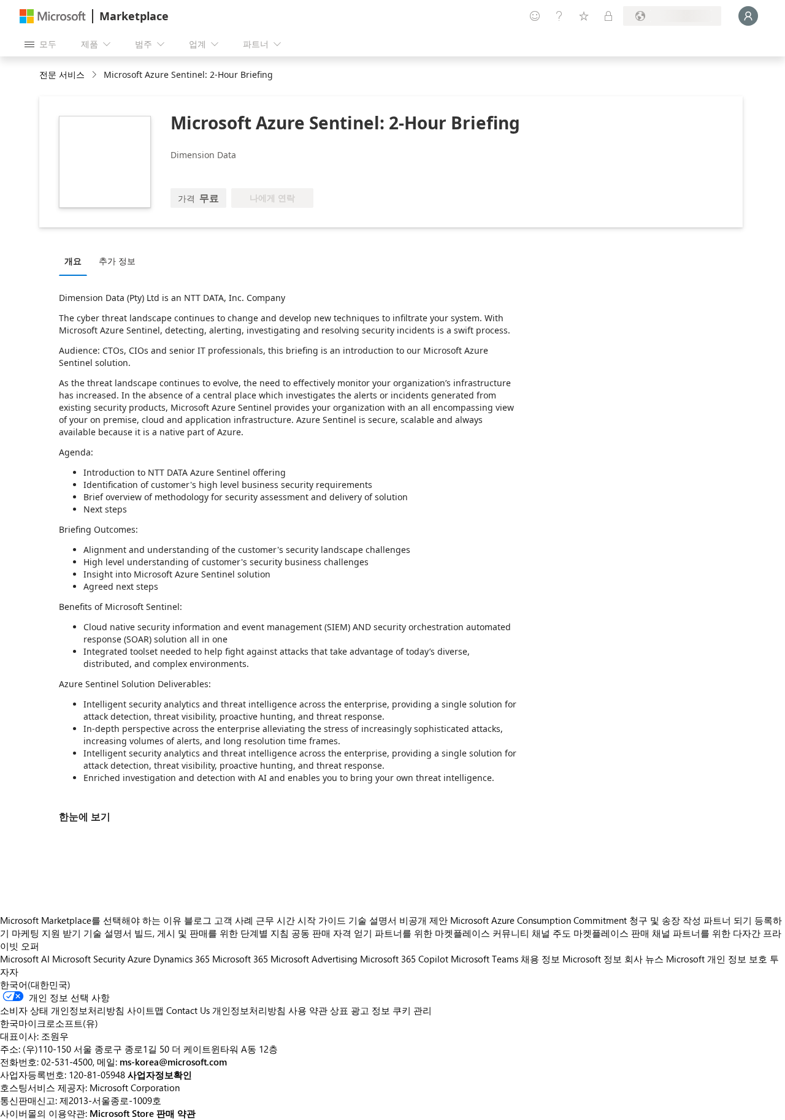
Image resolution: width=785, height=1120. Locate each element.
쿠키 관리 (412, 1010)
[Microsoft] (53, 16)
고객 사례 (233, 920)
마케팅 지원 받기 (46, 933)
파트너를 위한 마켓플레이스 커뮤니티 (452, 933)
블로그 (198, 920)
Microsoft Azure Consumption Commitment (539, 920)
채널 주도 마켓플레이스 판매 (590, 933)
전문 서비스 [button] (62, 74)
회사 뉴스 (644, 959)
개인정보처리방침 (249, 1010)
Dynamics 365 (181, 959)
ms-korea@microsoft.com (173, 1062)
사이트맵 (145, 1010)
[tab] (76, 260)
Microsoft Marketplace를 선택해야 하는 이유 (91, 920)
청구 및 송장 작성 (665, 920)
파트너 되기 (727, 920)
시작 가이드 (321, 920)
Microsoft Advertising (314, 959)
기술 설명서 (372, 920)
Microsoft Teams (484, 959)
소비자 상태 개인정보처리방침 (62, 1010)
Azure (139, 959)
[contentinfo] (95, 75)
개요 (73, 261)
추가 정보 (117, 261)
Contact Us (188, 1010)
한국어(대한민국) (35, 984)
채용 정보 (540, 959)
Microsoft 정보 (592, 959)
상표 (339, 1010)
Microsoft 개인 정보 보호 (716, 959)
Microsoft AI (25, 959)
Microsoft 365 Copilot (404, 959)
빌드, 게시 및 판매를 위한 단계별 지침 (211, 933)
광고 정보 (370, 1010)
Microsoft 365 (240, 959)
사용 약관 (307, 1010)
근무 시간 (275, 920)
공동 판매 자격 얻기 (331, 933)
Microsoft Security (88, 959)
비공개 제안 (423, 920)
